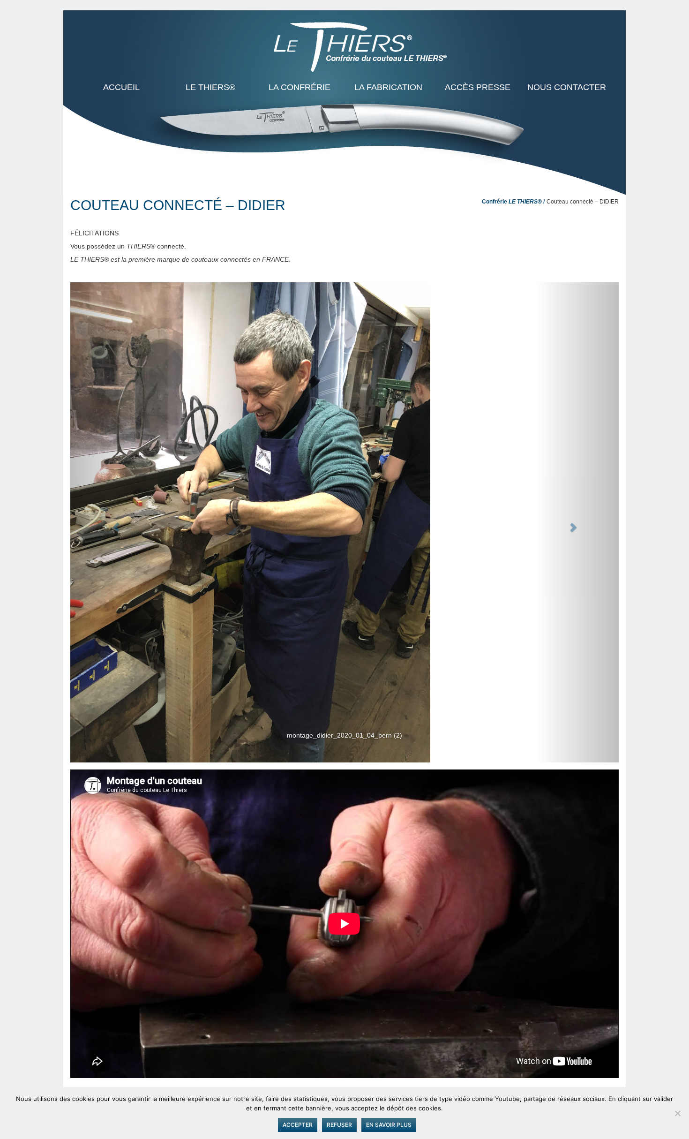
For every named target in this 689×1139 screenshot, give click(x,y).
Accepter (298, 1124)
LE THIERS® (210, 87)
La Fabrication (388, 87)
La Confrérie (299, 87)
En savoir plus (389, 1124)
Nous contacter (566, 87)
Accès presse (477, 87)
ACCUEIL (121, 87)
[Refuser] (677, 1113)
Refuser (339, 1124)
